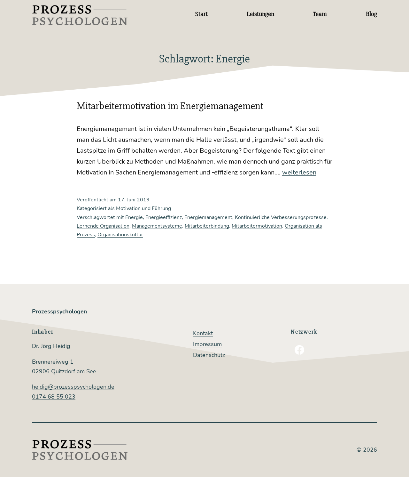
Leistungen (260, 14)
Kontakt (203, 333)
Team (320, 14)
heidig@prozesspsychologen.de (73, 387)
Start (201, 14)
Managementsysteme (157, 226)
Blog (371, 14)
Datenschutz (209, 355)
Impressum (207, 344)
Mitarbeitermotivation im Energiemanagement (170, 106)
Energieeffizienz (163, 217)
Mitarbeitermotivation (257, 226)
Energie (134, 217)
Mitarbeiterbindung (207, 226)
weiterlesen (299, 172)
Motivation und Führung (143, 208)
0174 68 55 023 (53, 396)
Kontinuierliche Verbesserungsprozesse (281, 217)
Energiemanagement (208, 217)
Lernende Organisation (103, 226)
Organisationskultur (120, 234)
